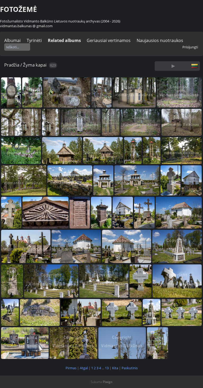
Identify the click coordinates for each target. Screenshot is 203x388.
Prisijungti (190, 47)
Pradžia (11, 65)
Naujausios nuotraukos (160, 40)
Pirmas (71, 368)
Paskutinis (130, 368)
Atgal (84, 368)
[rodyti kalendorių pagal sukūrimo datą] (187, 66)
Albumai (12, 40)
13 (107, 368)
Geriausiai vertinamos (109, 40)
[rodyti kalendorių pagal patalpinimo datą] (180, 66)
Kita (115, 368)
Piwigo (107, 382)
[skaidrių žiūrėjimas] (173, 66)
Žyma (29, 65)
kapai (41, 65)
